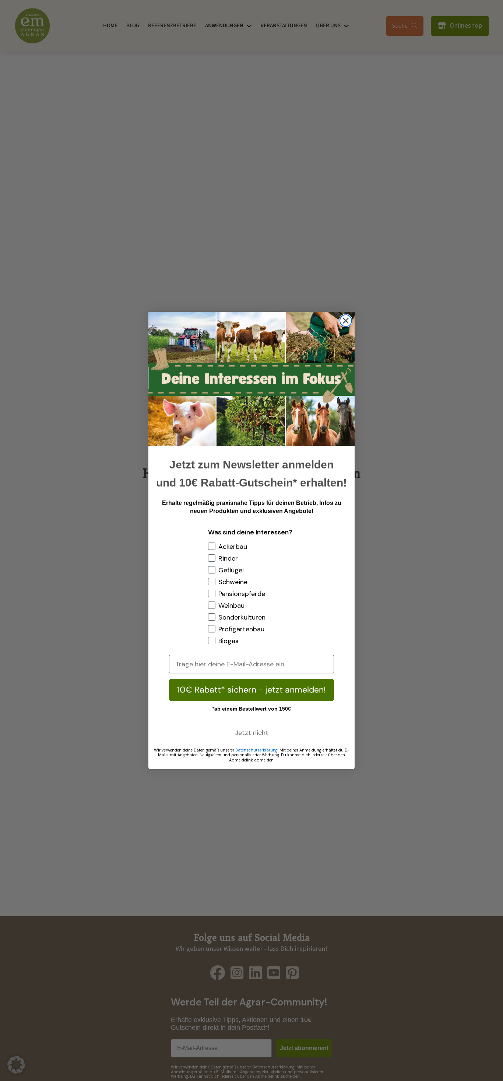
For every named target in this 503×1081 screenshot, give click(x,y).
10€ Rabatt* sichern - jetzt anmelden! (251, 689)
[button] (16, 1065)
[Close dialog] (346, 321)
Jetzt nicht (251, 732)
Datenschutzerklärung (256, 750)
